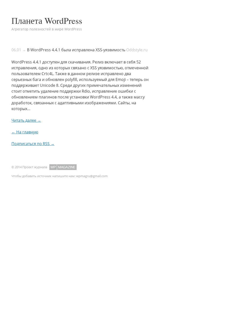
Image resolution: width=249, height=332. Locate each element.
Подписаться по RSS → (32, 143)
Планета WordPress (46, 20)
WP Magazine (63, 167)
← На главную (24, 132)
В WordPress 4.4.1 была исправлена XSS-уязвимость (76, 49)
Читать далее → (26, 120)
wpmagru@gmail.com (92, 176)
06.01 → (18, 49)
